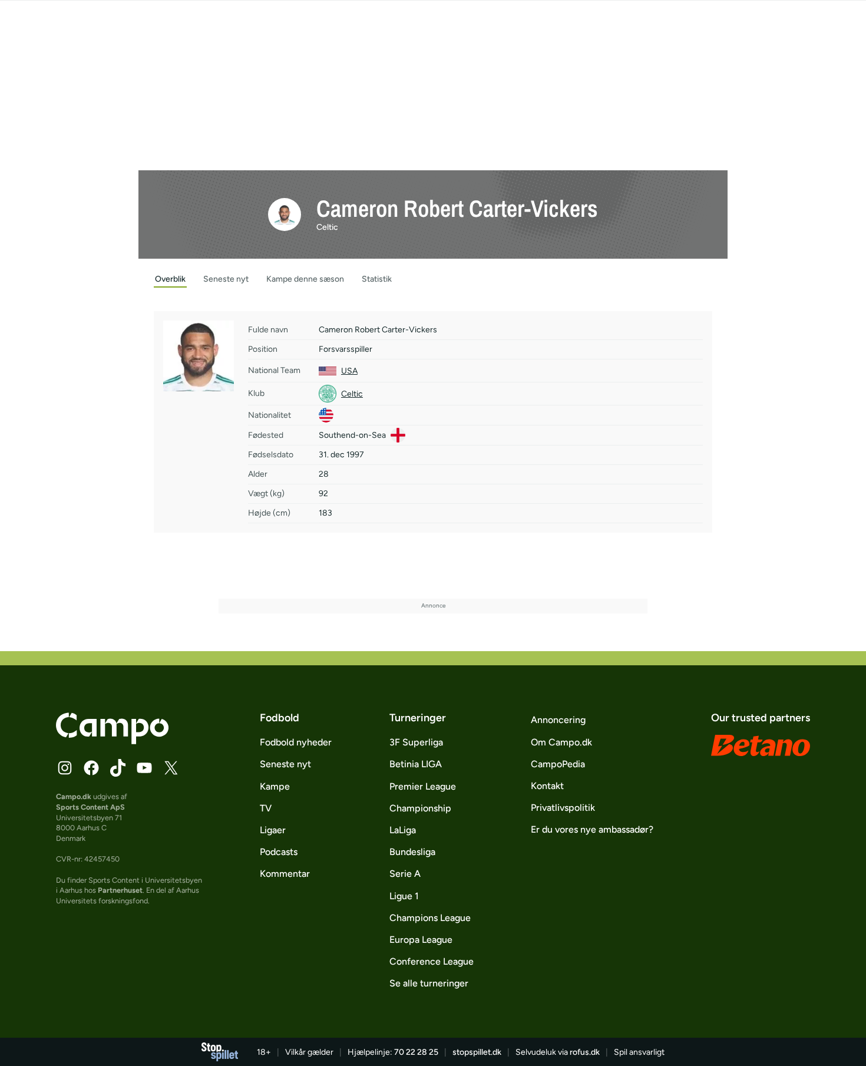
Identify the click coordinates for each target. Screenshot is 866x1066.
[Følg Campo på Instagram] (65, 768)
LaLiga (402, 830)
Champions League (430, 917)
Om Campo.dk (561, 742)
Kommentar (285, 873)
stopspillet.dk (476, 1052)
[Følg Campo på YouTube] (144, 768)
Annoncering (558, 719)
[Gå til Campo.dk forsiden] (112, 740)
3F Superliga (416, 742)
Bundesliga (412, 851)
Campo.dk (73, 796)
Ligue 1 (404, 896)
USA (349, 371)
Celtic (327, 227)
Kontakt (547, 785)
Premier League (422, 786)
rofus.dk (585, 1052)
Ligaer (273, 830)
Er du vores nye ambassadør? (592, 829)
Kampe (275, 786)
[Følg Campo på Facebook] (91, 768)
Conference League (431, 961)
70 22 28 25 (416, 1052)
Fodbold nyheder (296, 742)
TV (266, 808)
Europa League (420, 939)
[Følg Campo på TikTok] (118, 768)
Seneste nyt (285, 764)
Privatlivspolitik (563, 807)
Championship (420, 808)
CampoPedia (558, 764)
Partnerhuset (120, 890)
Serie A (405, 873)
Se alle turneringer (428, 983)
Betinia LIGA (415, 764)
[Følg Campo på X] (171, 768)
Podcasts (279, 851)
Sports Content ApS (90, 807)
